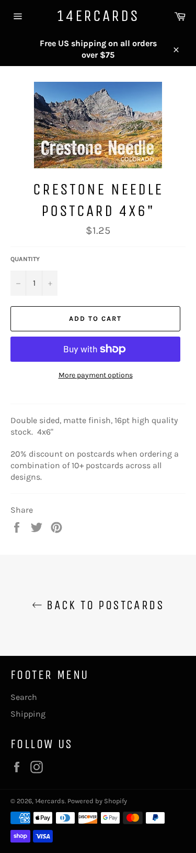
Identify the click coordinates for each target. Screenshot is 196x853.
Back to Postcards (103, 605)
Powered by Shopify (97, 801)
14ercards (98, 15)
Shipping (27, 714)
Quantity (25, 259)
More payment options (96, 375)
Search (23, 697)
